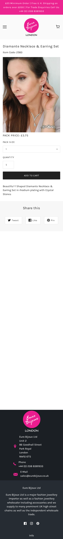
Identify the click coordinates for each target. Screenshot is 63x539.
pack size (9, 142)
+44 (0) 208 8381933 (31, 466)
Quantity (8, 157)
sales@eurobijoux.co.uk (34, 475)
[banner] (31, 26)
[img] (25, 523)
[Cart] (58, 27)
